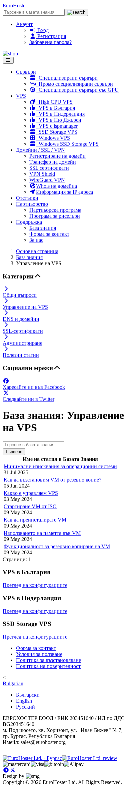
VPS (21, 96)
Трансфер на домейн (52, 162)
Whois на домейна (56, 186)
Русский (25, 707)
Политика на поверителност (48, 666)
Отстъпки (27, 198)
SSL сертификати (49, 168)
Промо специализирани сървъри (74, 84)
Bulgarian (13, 683)
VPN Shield (42, 174)
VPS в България (55, 108)
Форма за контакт (49, 234)
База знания (42, 228)
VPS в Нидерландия (60, 114)
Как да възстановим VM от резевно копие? (52, 480)
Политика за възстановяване (48, 660)
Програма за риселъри (54, 216)
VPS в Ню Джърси (58, 120)
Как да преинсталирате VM (35, 520)
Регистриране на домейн (57, 156)
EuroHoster (15, 5)
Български (28, 695)
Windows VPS (53, 138)
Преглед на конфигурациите (35, 585)
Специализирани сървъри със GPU (77, 90)
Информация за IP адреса (64, 192)
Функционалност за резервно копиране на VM (57, 546)
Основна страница (37, 251)
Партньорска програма (55, 210)
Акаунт (24, 24)
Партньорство (32, 204)
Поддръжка (29, 222)
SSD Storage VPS (56, 132)
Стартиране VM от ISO (30, 506)
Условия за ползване (39, 654)
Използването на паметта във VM (42, 533)
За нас (36, 240)
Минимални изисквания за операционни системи (60, 466)
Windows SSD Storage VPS (67, 144)
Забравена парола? (50, 42)
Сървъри (26, 72)
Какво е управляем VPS (31, 493)
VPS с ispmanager (57, 126)
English (24, 701)
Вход (42, 30)
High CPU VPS (54, 102)
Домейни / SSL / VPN (40, 150)
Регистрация (51, 36)
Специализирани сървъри (67, 78)
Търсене (13, 451)
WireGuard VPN (47, 180)
